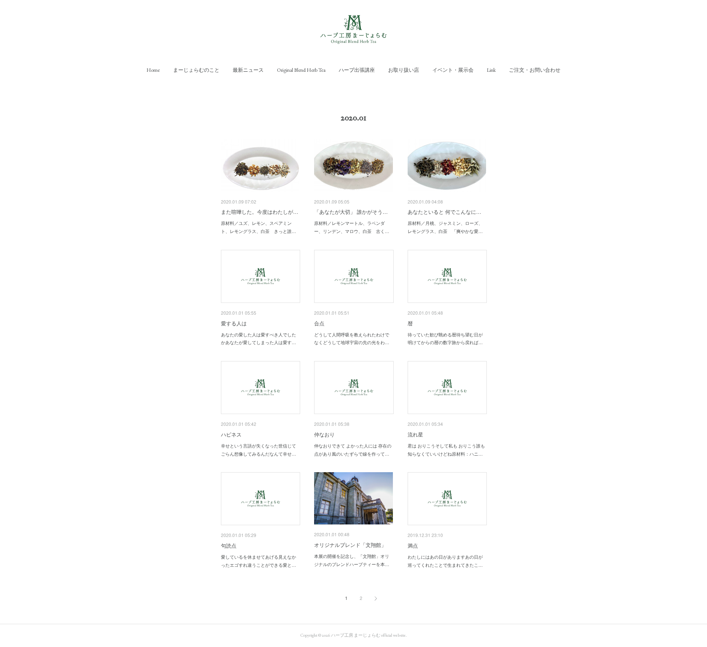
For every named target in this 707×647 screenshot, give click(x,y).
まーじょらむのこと (196, 70)
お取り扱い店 (403, 70)
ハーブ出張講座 (357, 70)
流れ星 (415, 434)
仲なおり (324, 434)
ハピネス (231, 434)
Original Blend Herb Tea (301, 70)
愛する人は (234, 323)
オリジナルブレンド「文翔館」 (350, 544)
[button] (153, 70)
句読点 (228, 545)
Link (491, 70)
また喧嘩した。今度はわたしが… (259, 211)
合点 (319, 323)
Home (153, 70)
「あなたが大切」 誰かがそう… (351, 211)
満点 (413, 545)
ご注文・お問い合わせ (534, 70)
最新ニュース (248, 70)
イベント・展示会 (453, 70)
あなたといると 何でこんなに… (444, 211)
